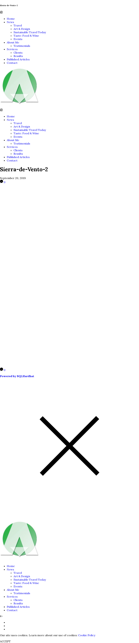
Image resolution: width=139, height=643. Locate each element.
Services (12, 49)
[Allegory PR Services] (20, 107)
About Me (13, 42)
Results (18, 56)
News (10, 22)
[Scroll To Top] (1, 616)
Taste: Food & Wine (26, 35)
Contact (12, 62)
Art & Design (22, 29)
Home (11, 18)
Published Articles (18, 59)
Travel (18, 25)
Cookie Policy (86, 635)
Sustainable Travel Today (30, 32)
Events (18, 39)
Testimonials (22, 45)
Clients (18, 52)
